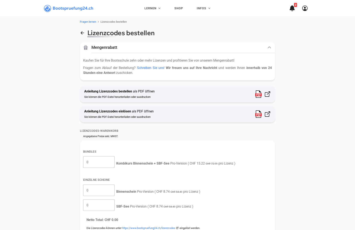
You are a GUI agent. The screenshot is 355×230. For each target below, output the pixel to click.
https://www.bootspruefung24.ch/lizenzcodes (148, 228)
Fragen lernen (88, 21)
